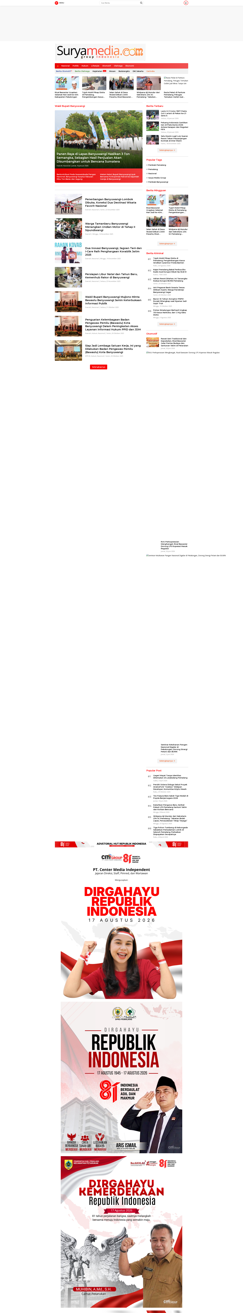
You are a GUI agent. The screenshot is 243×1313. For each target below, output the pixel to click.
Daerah (60, 166)
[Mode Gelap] (186, 3)
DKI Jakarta (138, 71)
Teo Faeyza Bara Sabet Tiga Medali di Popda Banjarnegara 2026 (170, 797)
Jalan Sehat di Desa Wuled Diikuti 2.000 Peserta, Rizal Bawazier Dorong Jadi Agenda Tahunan (120, 94)
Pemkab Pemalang (157, 165)
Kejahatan (97, 71)
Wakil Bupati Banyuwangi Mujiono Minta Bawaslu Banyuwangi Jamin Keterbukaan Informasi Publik (113, 300)
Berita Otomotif (63, 71)
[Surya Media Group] (100, 52)
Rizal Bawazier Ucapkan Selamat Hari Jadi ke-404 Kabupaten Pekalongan (66, 94)
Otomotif (106, 66)
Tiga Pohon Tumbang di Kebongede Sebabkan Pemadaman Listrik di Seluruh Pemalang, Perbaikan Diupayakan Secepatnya (170, 831)
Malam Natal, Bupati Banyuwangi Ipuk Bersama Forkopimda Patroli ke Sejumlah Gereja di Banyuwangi (119, 176)
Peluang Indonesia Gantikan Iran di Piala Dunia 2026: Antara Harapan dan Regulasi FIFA (174, 126)
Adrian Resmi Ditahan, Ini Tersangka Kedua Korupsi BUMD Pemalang (170, 279)
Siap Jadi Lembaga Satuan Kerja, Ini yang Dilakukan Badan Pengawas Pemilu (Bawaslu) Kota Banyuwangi (113, 349)
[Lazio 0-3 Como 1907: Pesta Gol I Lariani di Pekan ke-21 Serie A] (152, 114)
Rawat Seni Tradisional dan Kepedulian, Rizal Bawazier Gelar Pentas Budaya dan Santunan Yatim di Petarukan (174, 342)
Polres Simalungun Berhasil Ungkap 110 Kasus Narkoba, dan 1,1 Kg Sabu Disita (170, 312)
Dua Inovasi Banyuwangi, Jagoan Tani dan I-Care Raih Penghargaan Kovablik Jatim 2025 (113, 251)
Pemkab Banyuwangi (158, 182)
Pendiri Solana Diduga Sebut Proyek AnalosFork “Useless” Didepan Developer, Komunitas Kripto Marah (170, 786)
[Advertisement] (121, 17)
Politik (76, 66)
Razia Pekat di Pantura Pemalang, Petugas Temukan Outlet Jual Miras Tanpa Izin (174, 94)
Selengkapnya (98, 367)
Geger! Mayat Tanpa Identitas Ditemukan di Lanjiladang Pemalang (170, 776)
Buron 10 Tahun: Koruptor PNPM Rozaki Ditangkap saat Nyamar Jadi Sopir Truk (170, 301)
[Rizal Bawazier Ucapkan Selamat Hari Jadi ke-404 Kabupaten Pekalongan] (67, 83)
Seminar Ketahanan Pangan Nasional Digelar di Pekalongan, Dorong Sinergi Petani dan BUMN (174, 748)
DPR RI (87, 356)
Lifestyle (95, 66)
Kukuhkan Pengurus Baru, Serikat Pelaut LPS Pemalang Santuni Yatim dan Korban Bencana (170, 807)
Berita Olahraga (82, 71)
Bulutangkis (124, 71)
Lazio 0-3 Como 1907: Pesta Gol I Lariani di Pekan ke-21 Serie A (174, 113)
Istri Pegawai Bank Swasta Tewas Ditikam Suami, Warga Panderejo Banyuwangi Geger (169, 289)
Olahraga (118, 66)
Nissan (112, 71)
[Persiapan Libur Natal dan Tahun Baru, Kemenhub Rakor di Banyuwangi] (68, 277)
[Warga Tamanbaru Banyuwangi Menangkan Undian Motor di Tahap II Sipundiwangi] (68, 228)
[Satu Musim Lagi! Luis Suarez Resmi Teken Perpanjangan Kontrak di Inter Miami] (152, 139)
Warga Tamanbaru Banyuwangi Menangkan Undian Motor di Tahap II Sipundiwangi (110, 227)
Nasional (65, 66)
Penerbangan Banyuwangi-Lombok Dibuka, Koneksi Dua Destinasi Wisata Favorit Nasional (110, 202)
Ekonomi (130, 66)
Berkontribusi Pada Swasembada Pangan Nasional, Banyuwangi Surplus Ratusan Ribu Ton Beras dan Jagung (76, 176)
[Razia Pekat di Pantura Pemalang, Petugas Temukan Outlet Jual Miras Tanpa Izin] (176, 83)
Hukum (85, 66)
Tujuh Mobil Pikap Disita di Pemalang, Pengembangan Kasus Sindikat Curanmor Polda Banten (94, 94)
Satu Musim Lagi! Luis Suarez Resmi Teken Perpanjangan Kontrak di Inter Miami (174, 138)
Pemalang (153, 169)
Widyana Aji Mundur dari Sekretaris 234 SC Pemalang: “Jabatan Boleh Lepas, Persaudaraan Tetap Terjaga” (148, 94)
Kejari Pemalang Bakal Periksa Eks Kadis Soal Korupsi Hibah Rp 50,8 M (169, 270)
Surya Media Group (157, 178)
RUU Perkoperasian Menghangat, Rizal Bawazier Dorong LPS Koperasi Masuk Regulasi (174, 545)
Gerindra (150, 71)
